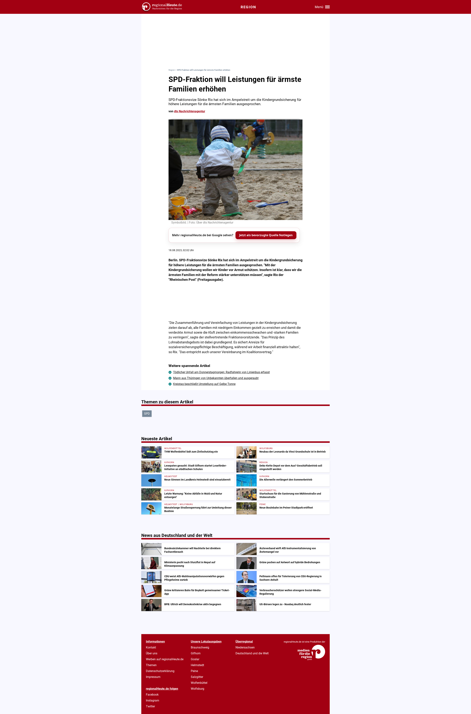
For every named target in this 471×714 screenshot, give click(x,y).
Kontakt (151, 647)
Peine (194, 671)
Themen (151, 665)
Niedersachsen (245, 647)
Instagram (152, 700)
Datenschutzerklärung (160, 671)
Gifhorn (196, 653)
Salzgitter (197, 677)
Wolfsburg (197, 688)
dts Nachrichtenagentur (189, 111)
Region (172, 70)
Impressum (153, 677)
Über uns (151, 653)
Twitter (150, 706)
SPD (147, 413)
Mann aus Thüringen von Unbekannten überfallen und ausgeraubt (215, 378)
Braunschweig (200, 647)
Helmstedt (197, 665)
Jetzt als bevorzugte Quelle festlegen (266, 235)
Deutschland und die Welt (252, 653)
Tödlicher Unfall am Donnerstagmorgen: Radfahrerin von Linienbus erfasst (221, 372)
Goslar (195, 659)
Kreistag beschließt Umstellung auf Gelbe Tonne (204, 384)
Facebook (152, 694)
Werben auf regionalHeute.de (164, 659)
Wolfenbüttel (199, 683)
